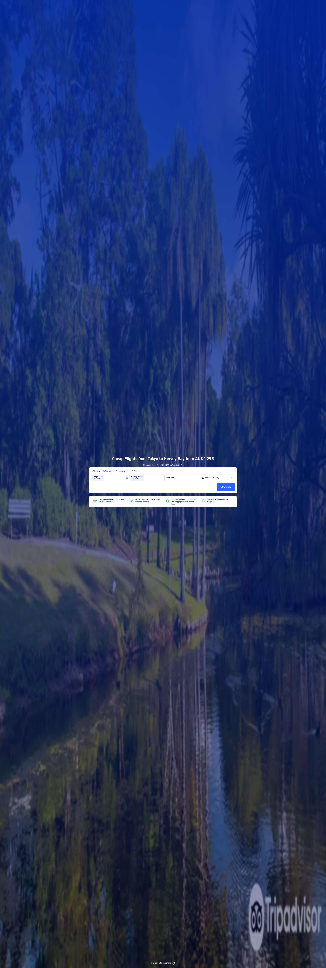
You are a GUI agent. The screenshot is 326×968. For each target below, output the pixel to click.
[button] (268, 4)
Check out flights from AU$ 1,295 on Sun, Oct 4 (161, 465)
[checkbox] (135, 471)
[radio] (96, 471)
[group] (109, 477)
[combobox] (105, 478)
